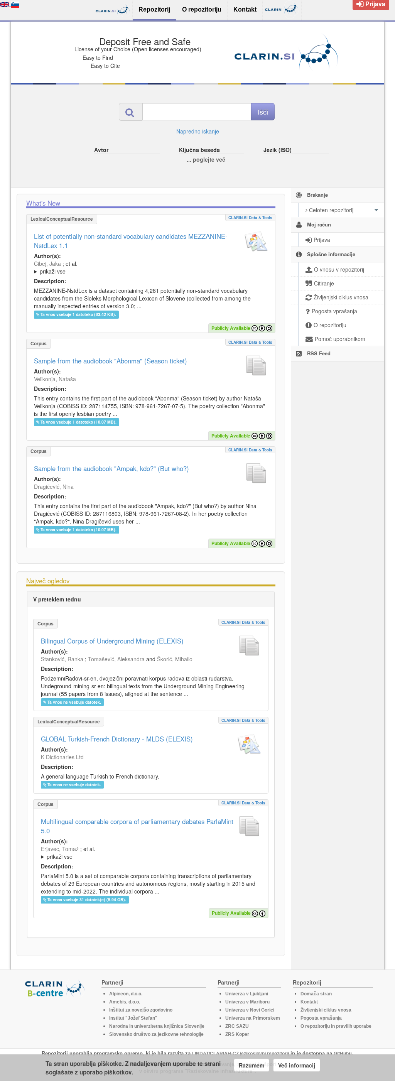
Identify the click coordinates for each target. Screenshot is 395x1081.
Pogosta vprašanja (321, 1018)
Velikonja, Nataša (55, 379)
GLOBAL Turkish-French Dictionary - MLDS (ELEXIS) (117, 738)
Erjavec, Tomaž (60, 849)
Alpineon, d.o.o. (125, 994)
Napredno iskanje (197, 131)
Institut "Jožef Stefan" (133, 1018)
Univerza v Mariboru (247, 1002)
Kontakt (309, 1002)
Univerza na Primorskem (252, 1018)
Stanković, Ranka (62, 659)
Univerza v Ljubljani (246, 994)
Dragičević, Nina (54, 486)
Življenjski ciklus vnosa (325, 1010)
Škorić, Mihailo (174, 659)
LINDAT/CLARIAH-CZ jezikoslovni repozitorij (240, 1053)
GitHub (341, 1053)
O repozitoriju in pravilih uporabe (335, 1026)
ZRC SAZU (237, 1026)
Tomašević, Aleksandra (116, 659)
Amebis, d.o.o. (124, 1002)
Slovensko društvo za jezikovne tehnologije (156, 1034)
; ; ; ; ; (137, 267)
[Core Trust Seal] (56, 1019)
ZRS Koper (237, 1034)
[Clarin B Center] (56, 988)
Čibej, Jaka (47, 263)
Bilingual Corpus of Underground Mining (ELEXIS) (112, 640)
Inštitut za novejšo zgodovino (140, 1010)
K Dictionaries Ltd (62, 757)
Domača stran (316, 994)
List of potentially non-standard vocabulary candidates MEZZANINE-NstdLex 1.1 (131, 240)
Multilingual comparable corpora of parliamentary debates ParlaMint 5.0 (137, 826)
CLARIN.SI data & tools (250, 217)
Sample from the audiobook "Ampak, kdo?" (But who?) (111, 468)
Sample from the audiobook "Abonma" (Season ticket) (110, 360)
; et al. (56, 267)
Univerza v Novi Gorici (249, 1010)
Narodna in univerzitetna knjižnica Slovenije (156, 1026)
